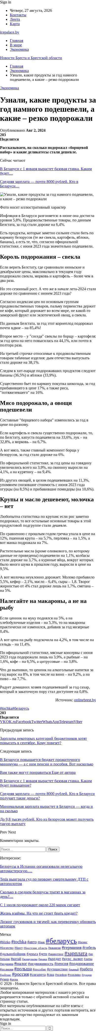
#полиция (6, 969)
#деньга (32, 954)
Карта (15, 24)
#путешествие (57, 969)
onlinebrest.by (85, 700)
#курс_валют (72, 959)
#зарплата (75, 953)
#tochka (6, 708)
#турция (87, 974)
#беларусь (20, 708)
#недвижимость (40, 964)
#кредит (54, 959)
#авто (32, 942)
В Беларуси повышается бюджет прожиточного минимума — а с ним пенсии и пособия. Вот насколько (46, 762)
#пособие (39, 969)
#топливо (74, 975)
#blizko (5, 942)
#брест (19, 948)
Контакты (18, 15)
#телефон (61, 975)
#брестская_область (35, 947)
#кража (42, 959)
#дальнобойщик (13, 954)
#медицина (6, 964)
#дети (43, 954)
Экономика (19, 49)
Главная (16, 40)
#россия (20, 974)
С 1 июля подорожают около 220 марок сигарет (40, 905)
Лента (15, 19)
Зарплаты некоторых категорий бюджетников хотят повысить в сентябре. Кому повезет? (43, 740)
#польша (23, 968)
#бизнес (82, 942)
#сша (50, 975)
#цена (14, 979)
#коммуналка (29, 959)
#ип (90, 954)
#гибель (89, 947)
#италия (5, 959)
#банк (41, 942)
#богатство (7, 948)
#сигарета (38, 975)
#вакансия (54, 948)
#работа (86, 969)
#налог (20, 963)
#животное (56, 954)
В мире (16, 45)
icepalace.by (9, 32)
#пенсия (61, 963)
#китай (16, 959)
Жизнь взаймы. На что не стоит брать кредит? (39, 913)
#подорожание (81, 963)
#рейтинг (5, 975)
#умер (4, 979)
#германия (71, 947)
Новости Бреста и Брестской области (31, 58)
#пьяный (74, 969)
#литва (88, 959)
